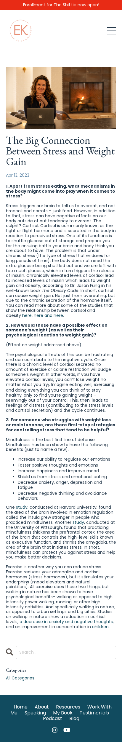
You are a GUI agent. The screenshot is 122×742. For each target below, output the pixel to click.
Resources (68, 706)
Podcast (52, 718)
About (42, 706)
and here (53, 315)
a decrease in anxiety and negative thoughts (66, 622)
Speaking (35, 712)
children (100, 627)
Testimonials (94, 712)
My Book (63, 712)
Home (21, 706)
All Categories (20, 678)
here (27, 315)
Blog (74, 718)
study (22, 507)
